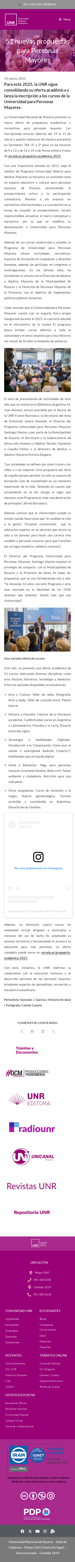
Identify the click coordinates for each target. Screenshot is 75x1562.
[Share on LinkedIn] (43, 1031)
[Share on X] (22, 1031)
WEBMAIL (50, 4)
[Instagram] (45, 1531)
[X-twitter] (30, 1531)
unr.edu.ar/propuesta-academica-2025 (34, 156)
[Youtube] (37, 1531)
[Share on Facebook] (32, 1031)
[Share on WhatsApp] (53, 1031)
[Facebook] (22, 1531)
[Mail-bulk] (52, 1531)
